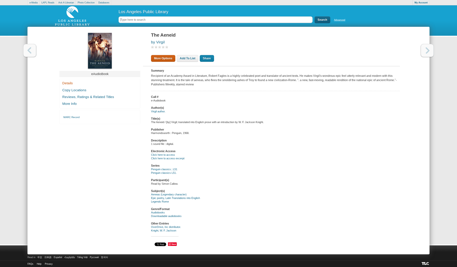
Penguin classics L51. (164, 172)
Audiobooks (158, 212)
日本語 (47, 257)
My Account (421, 2)
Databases (103, 2)
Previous (29, 50)
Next (427, 50)
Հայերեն (69, 257)
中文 (39, 257)
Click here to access (163, 154)
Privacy (49, 264)
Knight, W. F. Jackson (163, 230)
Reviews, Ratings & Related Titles (88, 97)
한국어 (104, 257)
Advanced (339, 19)
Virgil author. (158, 111)
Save (174, 244)
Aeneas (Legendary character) (169, 194)
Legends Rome (160, 201)
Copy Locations (74, 90)
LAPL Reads (47, 2)
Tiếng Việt (82, 257)
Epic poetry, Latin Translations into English (175, 197)
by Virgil (158, 42)
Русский (94, 257)
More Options (163, 58)
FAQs (30, 264)
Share (207, 58)
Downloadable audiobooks (166, 216)
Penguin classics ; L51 (164, 169)
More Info (69, 104)
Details (67, 83)
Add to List (187, 58)
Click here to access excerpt (167, 158)
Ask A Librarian (66, 2)
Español (58, 257)
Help (39, 264)
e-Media (33, 2)
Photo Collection (86, 2)
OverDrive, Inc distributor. (166, 226)
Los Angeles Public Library (143, 11)
